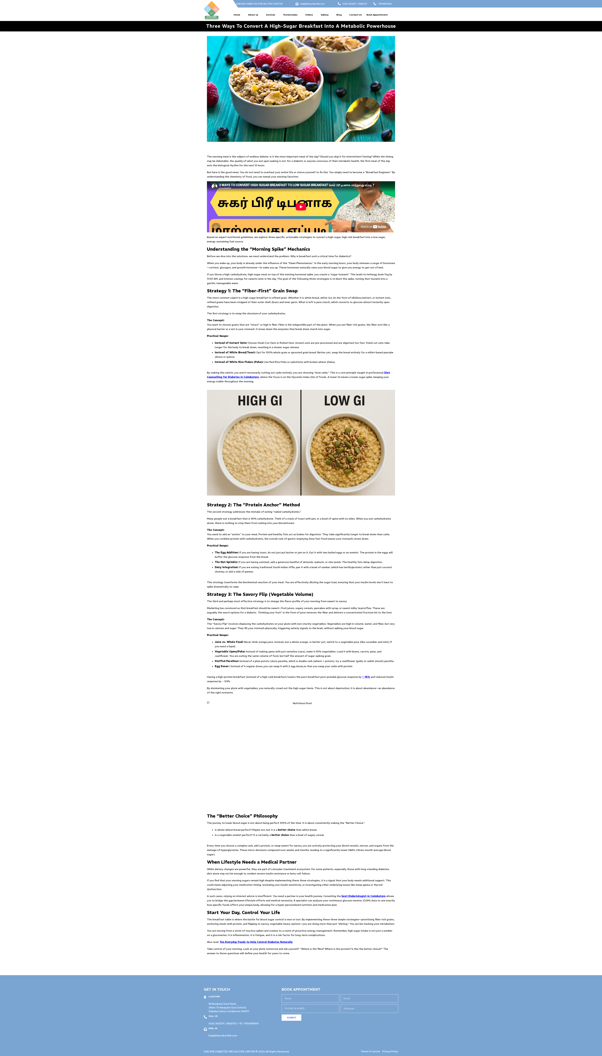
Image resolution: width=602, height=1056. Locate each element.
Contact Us (355, 14)
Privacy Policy (390, 1051)
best (345, 896)
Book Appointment (377, 14)
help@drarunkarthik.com (312, 3)
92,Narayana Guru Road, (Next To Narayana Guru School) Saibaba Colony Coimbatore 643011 (229, 1007)
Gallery (325, 14)
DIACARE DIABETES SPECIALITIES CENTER (259, 3)
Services (270, 14)
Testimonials (290, 14)
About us (253, 14)
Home (237, 14)
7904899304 (385, 3)
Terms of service (371, 1051)
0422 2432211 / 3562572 (355, 3)
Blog (338, 14)
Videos (309, 14)
